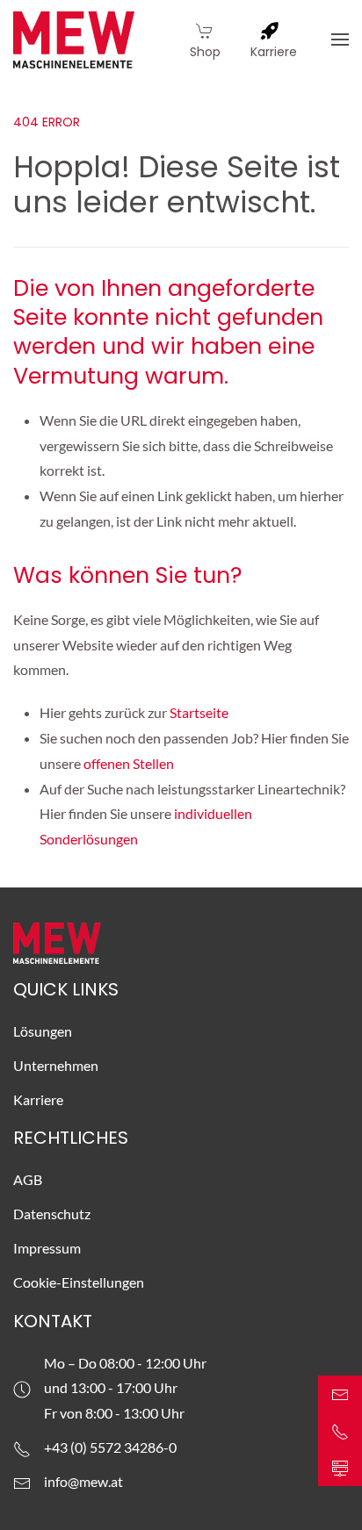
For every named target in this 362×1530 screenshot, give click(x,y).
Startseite (200, 712)
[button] (340, 39)
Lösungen (42, 1031)
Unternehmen (55, 1065)
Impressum (47, 1247)
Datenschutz (51, 1213)
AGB (27, 1179)
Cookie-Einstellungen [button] (78, 1282)
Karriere (38, 1099)
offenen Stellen (128, 763)
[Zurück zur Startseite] (73, 39)
